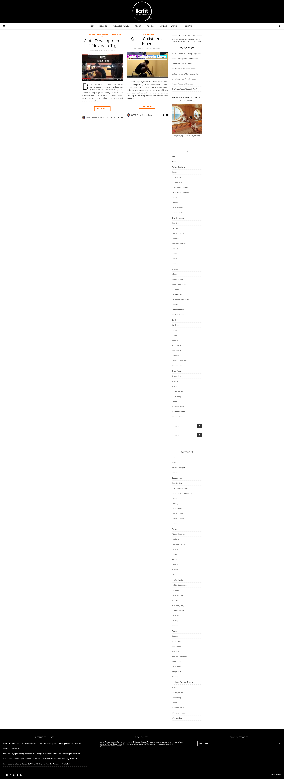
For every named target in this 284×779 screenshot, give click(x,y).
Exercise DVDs (177, 213)
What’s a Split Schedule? (70, 754)
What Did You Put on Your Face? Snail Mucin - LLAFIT (23, 743)
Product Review (178, 315)
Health (174, 259)
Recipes (175, 330)
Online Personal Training (181, 299)
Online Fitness (177, 294)
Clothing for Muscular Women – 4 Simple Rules (53, 764)
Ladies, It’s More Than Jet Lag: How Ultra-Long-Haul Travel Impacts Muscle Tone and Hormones (185, 79)
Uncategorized (177, 391)
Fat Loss (175, 228)
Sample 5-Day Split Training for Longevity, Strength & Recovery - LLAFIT (31, 754)
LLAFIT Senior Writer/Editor (97, 117)
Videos (174, 401)
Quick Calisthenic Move (147, 41)
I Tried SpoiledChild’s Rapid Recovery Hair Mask (64, 743)
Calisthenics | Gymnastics (95, 35)
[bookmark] (7, 775)
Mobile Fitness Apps (179, 284)
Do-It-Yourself (177, 208)
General (175, 248)
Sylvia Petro (176, 371)
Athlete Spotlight (178, 167)
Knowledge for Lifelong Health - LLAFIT (18, 764)
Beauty (174, 172)
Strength (175, 355)
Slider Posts (176, 345)
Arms (174, 162)
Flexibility (175, 238)
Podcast (151, 26)
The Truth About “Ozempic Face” (184, 89)
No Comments (109, 50)
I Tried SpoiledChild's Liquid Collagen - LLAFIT (20, 759)
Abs (142, 35)
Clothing (175, 202)
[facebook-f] (4, 775)
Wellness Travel (121, 26)
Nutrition (175, 289)
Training (175, 381)
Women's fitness (178, 412)
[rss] (21, 775)
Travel (174, 386)
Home (93, 26)
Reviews (163, 26)
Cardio (174, 197)
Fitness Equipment (179, 233)
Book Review (177, 182)
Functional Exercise (179, 243)
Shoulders (175, 340)
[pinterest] (14, 775)
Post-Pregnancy (178, 310)
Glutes (112, 35)
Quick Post (176, 320)
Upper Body (176, 396)
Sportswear (176, 350)
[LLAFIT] (142, 11)
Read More (102, 109)
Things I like (176, 376)
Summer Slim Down (179, 361)
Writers (175, 26)
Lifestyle (175, 274)
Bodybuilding (177, 177)
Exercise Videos (178, 218)
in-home (175, 269)
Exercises (149, 35)
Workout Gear (177, 417)
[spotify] (18, 775)
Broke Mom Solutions (180, 187)
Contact (189, 26)
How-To (103, 26)
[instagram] (10, 775)
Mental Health (177, 279)
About (138, 26)
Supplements (177, 366)
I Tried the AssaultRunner (181, 64)
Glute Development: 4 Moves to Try (102, 43)
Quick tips (175, 325)
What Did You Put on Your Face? (184, 69)
